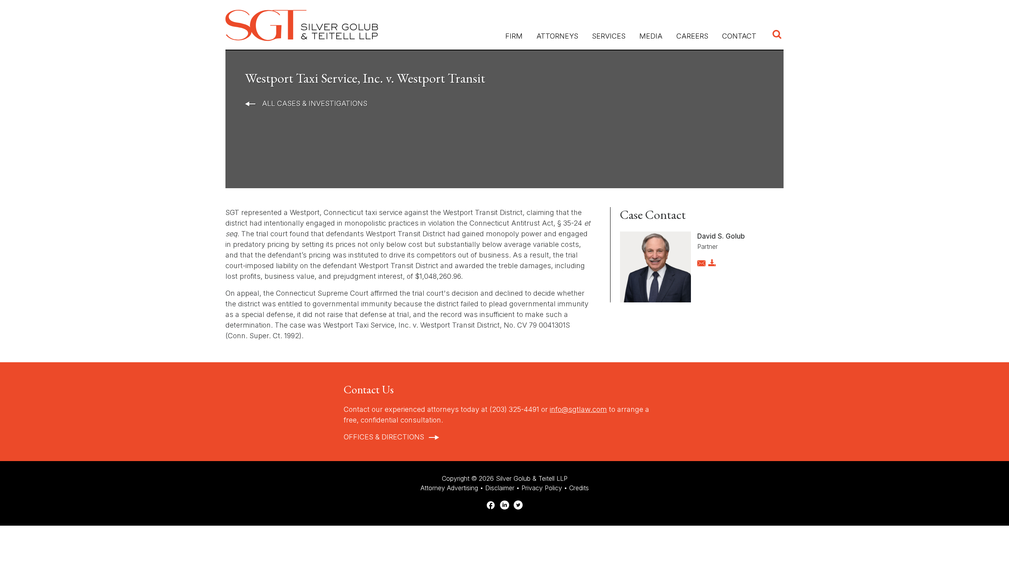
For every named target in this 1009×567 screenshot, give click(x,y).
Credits (579, 488)
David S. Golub (721, 236)
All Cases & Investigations (313, 103)
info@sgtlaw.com (578, 409)
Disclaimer (499, 488)
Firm (514, 36)
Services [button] (609, 36)
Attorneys (557, 36)
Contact (739, 36)
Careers (692, 36)
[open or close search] (777, 35)
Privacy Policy (541, 488)
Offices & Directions (384, 437)
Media (651, 36)
